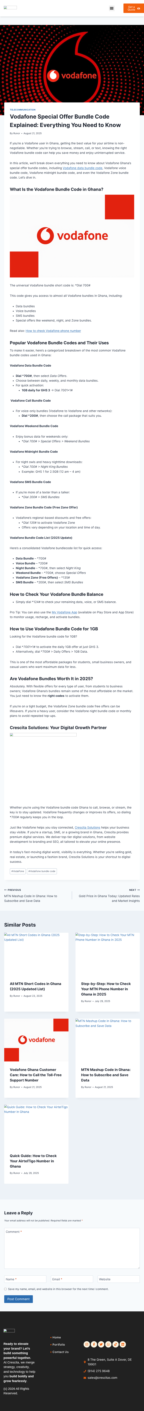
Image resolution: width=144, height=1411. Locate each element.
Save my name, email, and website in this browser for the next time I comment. (58, 1289)
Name (11, 1279)
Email (57, 1279)
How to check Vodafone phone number (53, 331)
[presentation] (36, 954)
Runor (16, 133)
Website (104, 1279)
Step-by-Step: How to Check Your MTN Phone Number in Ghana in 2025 (106, 989)
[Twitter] (101, 1344)
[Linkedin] (123, 1344)
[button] (112, 8)
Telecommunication (22, 109)
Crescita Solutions (87, 827)
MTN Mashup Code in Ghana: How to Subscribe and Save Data (30, 896)
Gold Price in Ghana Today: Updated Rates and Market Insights (109, 896)
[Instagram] (87, 1344)
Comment (14, 1232)
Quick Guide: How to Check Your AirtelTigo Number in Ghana (33, 1161)
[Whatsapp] (108, 1344)
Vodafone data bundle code (82, 168)
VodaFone (17, 871)
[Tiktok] (115, 1344)
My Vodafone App (64, 612)
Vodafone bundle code (41, 871)
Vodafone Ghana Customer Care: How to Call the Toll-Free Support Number (36, 1075)
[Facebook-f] (94, 1344)
